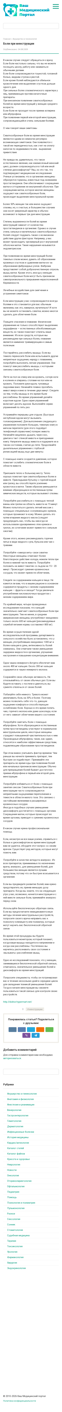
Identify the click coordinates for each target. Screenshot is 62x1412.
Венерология (14, 1110)
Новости (12, 1170)
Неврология (13, 1164)
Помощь (12, 1197)
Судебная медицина (18, 1235)
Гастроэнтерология (17, 1115)
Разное (11, 1213)
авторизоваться (12, 1058)
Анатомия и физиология (20, 1099)
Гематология (14, 1121)
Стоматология (15, 1230)
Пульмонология (15, 1208)
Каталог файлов (16, 1153)
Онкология (13, 1175)
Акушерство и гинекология (22, 1093)
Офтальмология (15, 1186)
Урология (12, 1251)
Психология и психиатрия (21, 1202)
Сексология (13, 1219)
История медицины (18, 1137)
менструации (35, 1009)
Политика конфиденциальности (19, 1400)
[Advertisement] (27, 1325)
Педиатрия (13, 1191)
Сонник (11, 1224)
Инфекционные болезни (20, 1131)
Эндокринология (16, 1268)
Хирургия (12, 1262)
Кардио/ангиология (18, 1142)
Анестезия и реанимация (20, 1104)
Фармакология (15, 1257)
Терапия (11, 1240)
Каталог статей (15, 1148)
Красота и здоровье (18, 1159)
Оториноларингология (19, 1180)
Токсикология (15, 1246)
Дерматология (15, 1126)
